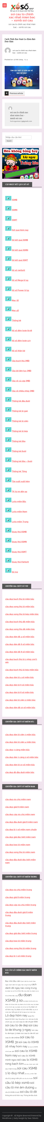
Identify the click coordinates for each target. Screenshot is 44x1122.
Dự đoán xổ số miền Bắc (23, 1009)
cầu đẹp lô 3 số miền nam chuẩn (21, 829)
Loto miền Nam (19, 511)
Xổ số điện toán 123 (21, 340)
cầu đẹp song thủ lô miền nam (20, 852)
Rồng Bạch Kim (23, 1019)
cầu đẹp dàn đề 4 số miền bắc (19, 637)
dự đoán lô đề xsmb (29, 1001)
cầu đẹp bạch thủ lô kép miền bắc (21, 670)
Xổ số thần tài (18, 351)
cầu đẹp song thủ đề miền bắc (20, 629)
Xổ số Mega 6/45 (20, 280)
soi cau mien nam (30, 1064)
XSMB (14, 200)
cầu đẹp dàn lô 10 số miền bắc (20, 765)
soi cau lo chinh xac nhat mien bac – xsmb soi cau (22, 17)
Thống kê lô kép (20, 431)
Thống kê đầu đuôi (21, 401)
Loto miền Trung (20, 522)
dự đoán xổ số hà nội (21, 1007)
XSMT (14, 220)
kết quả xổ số (17, 1012)
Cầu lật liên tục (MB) (21, 371)
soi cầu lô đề (28, 1091)
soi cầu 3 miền (29, 1073)
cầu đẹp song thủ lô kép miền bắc (22, 614)
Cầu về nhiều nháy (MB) (23, 391)
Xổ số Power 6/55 (20, 290)
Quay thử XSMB (19, 532)
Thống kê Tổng (19, 471)
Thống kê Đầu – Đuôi (22, 461)
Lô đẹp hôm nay (16, 1015)
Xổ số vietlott (18, 270)
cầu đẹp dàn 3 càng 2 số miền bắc (21, 757)
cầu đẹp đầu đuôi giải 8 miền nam (21, 822)
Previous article (16, 93)
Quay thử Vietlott (20, 562)
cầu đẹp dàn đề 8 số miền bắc (19, 652)
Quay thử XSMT (19, 552)
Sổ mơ (15, 572)
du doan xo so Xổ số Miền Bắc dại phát (17, 991)
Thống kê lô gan (20, 411)
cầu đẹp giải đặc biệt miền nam (20, 837)
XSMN (14, 210)
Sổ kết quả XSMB (20, 240)
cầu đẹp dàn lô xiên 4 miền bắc (20, 742)
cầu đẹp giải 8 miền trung (17, 897)
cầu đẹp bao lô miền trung (18, 941)
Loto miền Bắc (19, 501)
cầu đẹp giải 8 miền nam (17, 807)
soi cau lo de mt (28, 1033)
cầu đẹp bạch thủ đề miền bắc (20, 622)
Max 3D (15, 300)
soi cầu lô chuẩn (27, 1078)
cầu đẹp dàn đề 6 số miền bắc (19, 644)
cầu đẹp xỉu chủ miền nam (18, 799)
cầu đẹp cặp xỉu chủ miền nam (20, 814)
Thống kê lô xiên (20, 421)
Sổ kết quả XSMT (20, 260)
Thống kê (16, 320)
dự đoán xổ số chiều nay (25, 1004)
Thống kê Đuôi (19, 451)
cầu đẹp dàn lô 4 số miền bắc (19, 677)
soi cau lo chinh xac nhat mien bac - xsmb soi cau (19, 115)
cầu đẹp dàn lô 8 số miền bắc (19, 692)
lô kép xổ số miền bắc (29, 1012)
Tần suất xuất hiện (21, 481)
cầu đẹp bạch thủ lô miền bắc (19, 599)
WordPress (6, 1118)
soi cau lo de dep (16, 1025)
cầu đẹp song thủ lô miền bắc (19, 606)
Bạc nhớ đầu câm (12, 981)
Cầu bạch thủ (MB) (20, 361)
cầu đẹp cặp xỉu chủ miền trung (20, 905)
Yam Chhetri (33, 1118)
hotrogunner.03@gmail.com (21, 121)
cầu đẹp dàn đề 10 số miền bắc (20, 707)
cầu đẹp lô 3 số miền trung (18, 956)
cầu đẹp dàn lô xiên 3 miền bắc (20, 734)
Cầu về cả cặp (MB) (21, 381)
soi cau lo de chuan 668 (27, 1022)
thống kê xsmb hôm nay (14, 1095)
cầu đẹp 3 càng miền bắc (17, 750)
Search (9, 141)
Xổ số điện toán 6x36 (22, 330)
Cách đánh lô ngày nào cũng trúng (20, 984)
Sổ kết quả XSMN (20, 250)
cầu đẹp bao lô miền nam (17, 845)
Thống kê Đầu (18, 441)
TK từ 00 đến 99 (19, 491)
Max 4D (15, 310)
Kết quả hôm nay (20, 230)
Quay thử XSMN (19, 542)
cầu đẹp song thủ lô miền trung (20, 948)
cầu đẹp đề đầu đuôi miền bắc (19, 772)
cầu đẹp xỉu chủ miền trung (18, 890)
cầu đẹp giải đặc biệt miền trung (21, 933)
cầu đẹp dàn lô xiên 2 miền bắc (20, 700)
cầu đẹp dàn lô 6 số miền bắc (19, 685)
